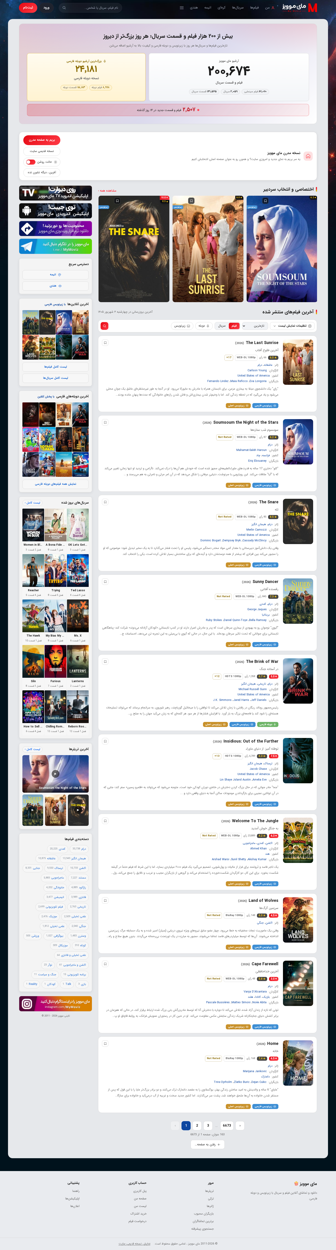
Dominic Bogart (210, 540)
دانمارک (265, 1076)
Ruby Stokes (214, 620)
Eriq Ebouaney (257, 461)
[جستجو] (64, 8)
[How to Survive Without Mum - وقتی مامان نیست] (47, 439)
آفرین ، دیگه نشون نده (42, 172)
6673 (227, 1125)
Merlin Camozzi (256, 530)
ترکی (210, 1198)
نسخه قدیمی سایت (42, 151)
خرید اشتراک (139, 1213)
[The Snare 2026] (298, 521)
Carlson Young (257, 370)
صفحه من (140, 1198)
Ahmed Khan (258, 848)
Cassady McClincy (255, 540)
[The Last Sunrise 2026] (298, 362)
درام (260, 365)
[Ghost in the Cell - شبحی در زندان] (64, 439)
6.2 (273, 437)
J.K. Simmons (222, 700)
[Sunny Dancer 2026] (298, 601)
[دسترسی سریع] (181, 8)
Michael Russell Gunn (253, 689)
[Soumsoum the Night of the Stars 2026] (298, 441)
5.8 (262, 979)
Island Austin (242, 779)
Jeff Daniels (259, 700)
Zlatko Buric (242, 1082)
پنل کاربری (140, 1191)
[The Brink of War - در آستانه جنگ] (80, 347)
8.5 (273, 517)
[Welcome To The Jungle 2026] (298, 840)
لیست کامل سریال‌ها (55, 378)
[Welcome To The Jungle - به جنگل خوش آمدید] (47, 347)
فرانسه (266, 455)
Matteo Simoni (241, 1002)
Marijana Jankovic (255, 1071)
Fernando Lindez (218, 381)
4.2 (262, 836)
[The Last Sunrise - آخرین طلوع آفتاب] (80, 322)
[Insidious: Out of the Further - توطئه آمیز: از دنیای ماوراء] (64, 347)
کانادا (258, 997)
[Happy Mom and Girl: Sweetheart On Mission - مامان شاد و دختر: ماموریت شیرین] (30, 439)
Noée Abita (259, 1002)
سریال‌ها (238, 7)
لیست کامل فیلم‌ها (55, 367)
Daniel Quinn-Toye (235, 620)
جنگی (260, 923)
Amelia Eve (260, 779)
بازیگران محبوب (203, 1213)
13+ (216, 756)
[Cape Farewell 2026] (298, 983)
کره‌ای (222, 7)
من (267, 7)
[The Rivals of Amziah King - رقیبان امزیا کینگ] (64, 414)
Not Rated (224, 437)
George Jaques (257, 609)
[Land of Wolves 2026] (298, 920)
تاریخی (262, 683)
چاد (258, 455)
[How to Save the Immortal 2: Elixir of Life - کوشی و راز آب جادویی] (47, 464)
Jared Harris (241, 700)
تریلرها (209, 1191)
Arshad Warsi (220, 859)
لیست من (140, 1206)
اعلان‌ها (75, 1206)
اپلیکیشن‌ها (72, 1198)
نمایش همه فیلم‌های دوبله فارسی (55, 484)
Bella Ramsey (258, 620)
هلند (250, 997)
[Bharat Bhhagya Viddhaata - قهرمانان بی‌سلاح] (47, 414)
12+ (216, 676)
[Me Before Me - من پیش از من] (80, 439)
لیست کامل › (32, 503)
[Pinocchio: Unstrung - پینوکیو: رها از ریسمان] (30, 414)
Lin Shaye (226, 779)
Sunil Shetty (238, 859)
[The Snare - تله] (47, 322)
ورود (46, 7)
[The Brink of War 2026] (298, 681)
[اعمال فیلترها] (104, 326)
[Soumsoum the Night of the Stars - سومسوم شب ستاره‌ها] (64, 322)
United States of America (253, 376)
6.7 (262, 677)
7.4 (262, 1059)
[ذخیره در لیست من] (251, 201)
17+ (228, 357)
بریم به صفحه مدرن (42, 140)
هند (267, 854)
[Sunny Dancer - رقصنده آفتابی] (30, 322)
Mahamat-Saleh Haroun (251, 450)
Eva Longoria (258, 381)
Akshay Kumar (257, 859)
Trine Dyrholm (223, 1082)
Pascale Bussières (218, 1002)
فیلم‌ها (254, 7)
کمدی (262, 604)
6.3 (262, 756)
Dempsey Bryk (232, 540)
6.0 (273, 358)
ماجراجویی (249, 843)
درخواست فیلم (137, 1221)
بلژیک (266, 997)
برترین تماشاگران (203, 1221)
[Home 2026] (298, 1063)
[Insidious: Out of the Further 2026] (298, 760)
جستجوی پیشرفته (202, 1228)
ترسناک (268, 763)
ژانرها (210, 1206)
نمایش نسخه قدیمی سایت (134, 1244)
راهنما (76, 1191)
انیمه (207, 7)
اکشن (269, 843)
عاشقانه (268, 365)
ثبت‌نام (28, 7)
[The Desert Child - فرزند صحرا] (64, 464)
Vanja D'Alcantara (255, 992)
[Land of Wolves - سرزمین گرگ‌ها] (30, 347)
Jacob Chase (258, 769)
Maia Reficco (239, 381)
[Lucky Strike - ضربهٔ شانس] (30, 464)
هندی (194, 7)
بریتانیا (266, 615)
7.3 (273, 597)
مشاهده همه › (107, 190)
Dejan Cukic (259, 1082)
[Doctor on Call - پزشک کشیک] (80, 464)
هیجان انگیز (259, 524)
